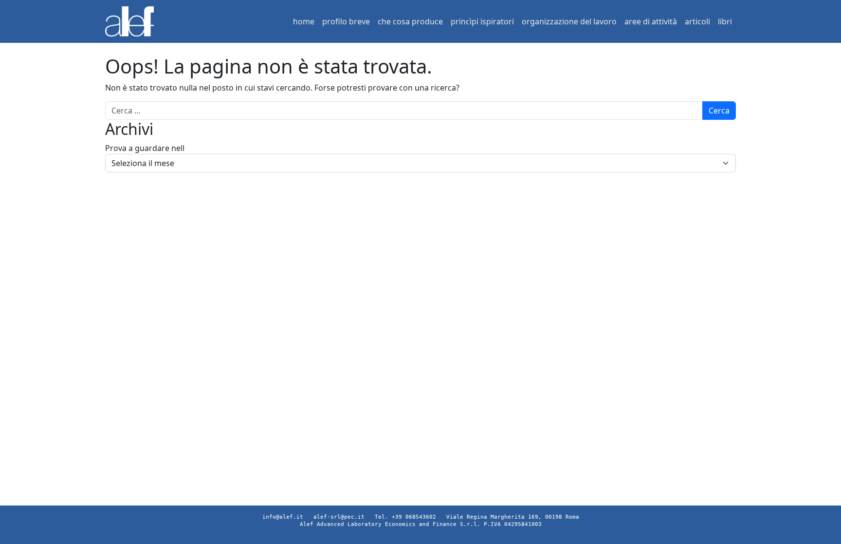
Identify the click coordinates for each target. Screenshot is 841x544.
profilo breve (346, 21)
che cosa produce (410, 21)
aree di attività (650, 21)
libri (725, 21)
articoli (697, 21)
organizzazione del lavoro (569, 21)
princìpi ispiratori (482, 21)
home (303, 21)
